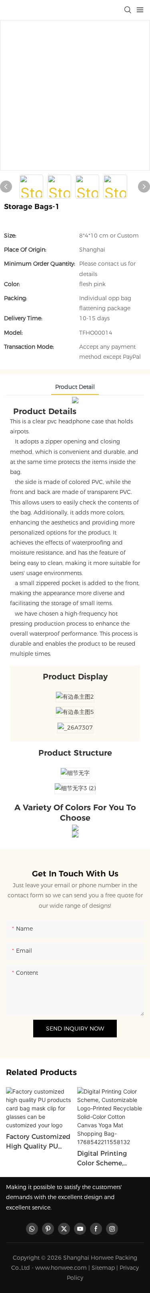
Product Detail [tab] (75, 386)
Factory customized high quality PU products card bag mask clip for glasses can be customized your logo (38, 1142)
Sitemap (103, 1267)
